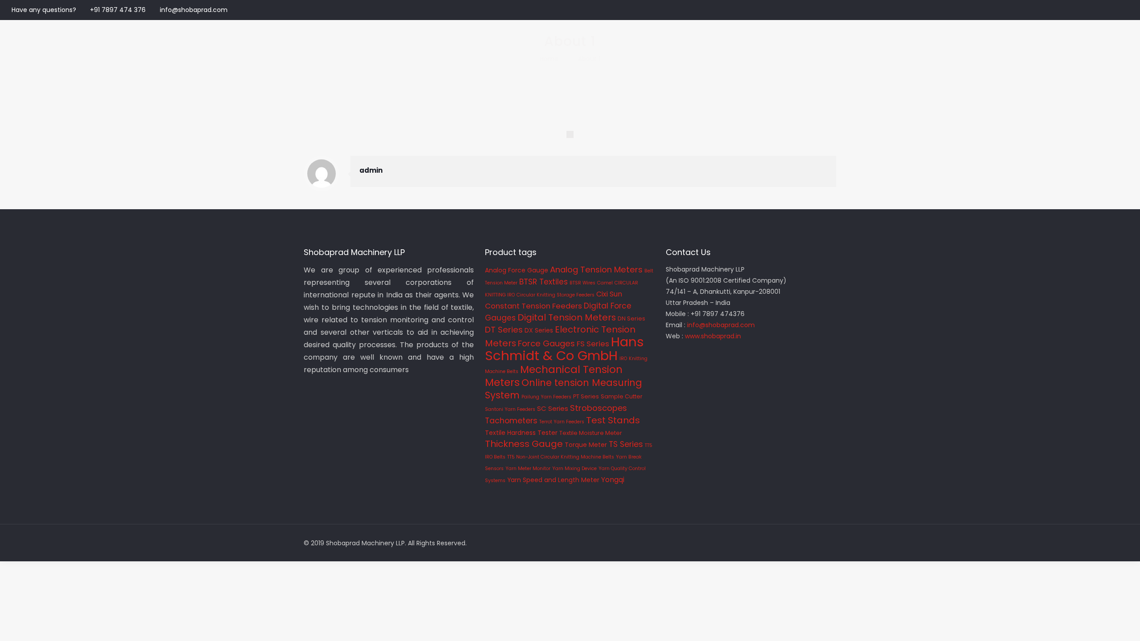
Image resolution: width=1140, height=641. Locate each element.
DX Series (539, 330)
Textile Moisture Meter (590, 433)
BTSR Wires (582, 283)
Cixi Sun (609, 294)
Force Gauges (546, 343)
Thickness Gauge (524, 444)
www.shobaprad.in (713, 336)
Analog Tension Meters (596, 269)
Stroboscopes (598, 408)
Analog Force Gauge (516, 270)
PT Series (586, 396)
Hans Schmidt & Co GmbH (564, 349)
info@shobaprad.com (194, 9)
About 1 (589, 58)
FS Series (593, 344)
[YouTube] (1123, 9)
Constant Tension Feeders (533, 306)
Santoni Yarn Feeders (510, 409)
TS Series (626, 444)
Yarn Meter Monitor (527, 468)
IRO (623, 358)
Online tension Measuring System (563, 389)
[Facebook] (1099, 9)
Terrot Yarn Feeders (561, 421)
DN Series (631, 318)
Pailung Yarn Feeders (546, 397)
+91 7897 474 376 (118, 9)
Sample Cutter (622, 396)
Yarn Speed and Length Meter (553, 479)
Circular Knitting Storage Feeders (555, 295)
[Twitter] (1111, 9)
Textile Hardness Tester (521, 432)
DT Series (504, 329)
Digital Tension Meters (566, 317)
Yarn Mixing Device (574, 468)
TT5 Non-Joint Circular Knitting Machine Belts (560, 457)
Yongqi (612, 480)
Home (549, 58)
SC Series (552, 408)
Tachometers (511, 420)
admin (371, 170)
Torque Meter (586, 444)
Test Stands (613, 420)
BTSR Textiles (543, 281)
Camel (605, 283)
